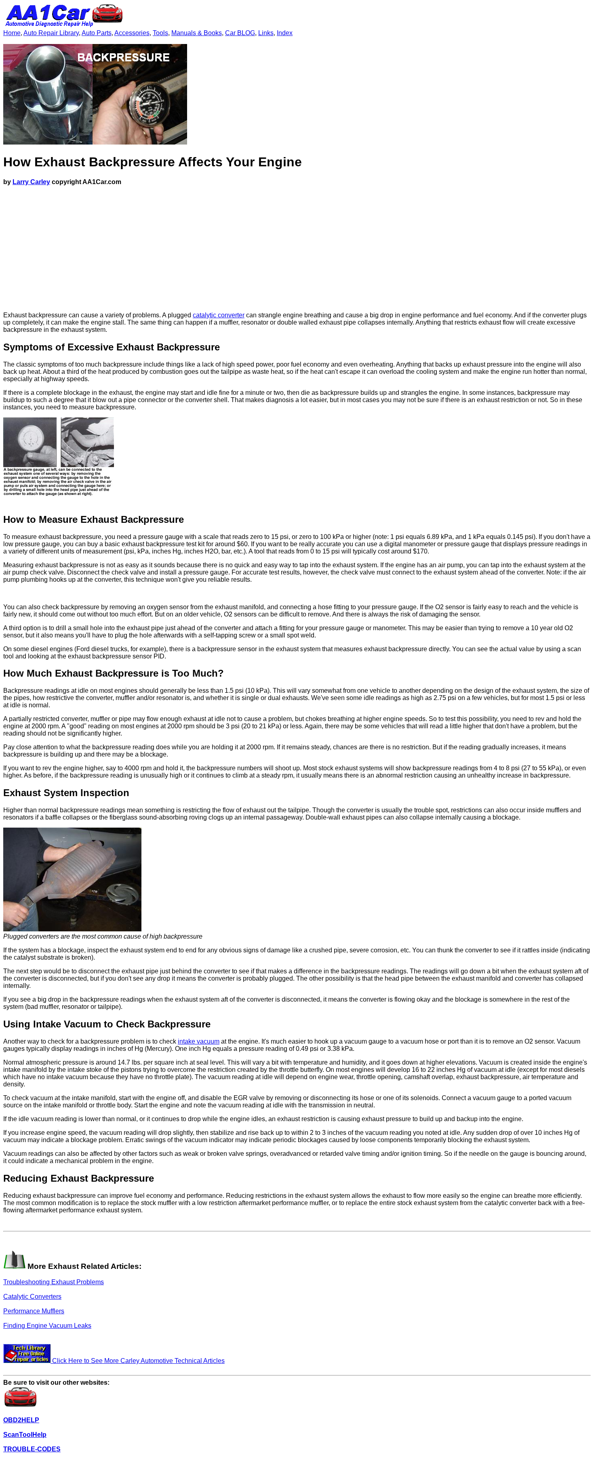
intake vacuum (198, 1041)
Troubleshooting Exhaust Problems (53, 1282)
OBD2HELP (21, 1420)
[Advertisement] (297, 248)
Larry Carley (31, 181)
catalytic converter (218, 315)
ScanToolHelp (24, 1434)
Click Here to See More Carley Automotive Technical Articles (138, 1360)
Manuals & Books (196, 32)
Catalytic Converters (32, 1296)
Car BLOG (240, 32)
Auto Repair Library (51, 32)
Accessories (132, 32)
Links (266, 32)
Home (12, 32)
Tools (160, 32)
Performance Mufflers (33, 1311)
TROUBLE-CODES (32, 1449)
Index (285, 32)
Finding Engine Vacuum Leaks (47, 1325)
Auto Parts (97, 32)
